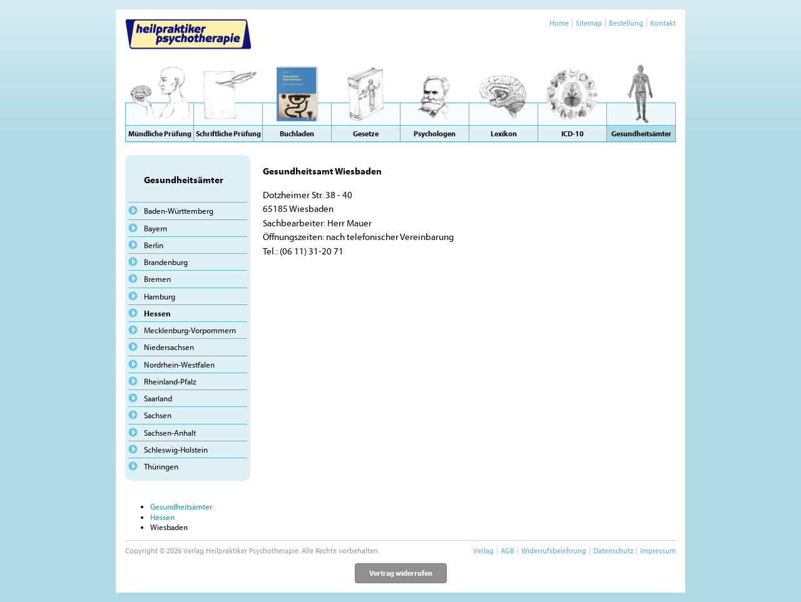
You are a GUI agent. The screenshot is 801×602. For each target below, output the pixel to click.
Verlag (483, 550)
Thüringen (161, 466)
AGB (507, 550)
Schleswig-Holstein (176, 449)
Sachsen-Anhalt (170, 433)
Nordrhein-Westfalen (179, 364)
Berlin (153, 245)
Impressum (658, 550)
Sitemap (589, 23)
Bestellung (626, 23)
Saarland (158, 398)
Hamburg (159, 296)
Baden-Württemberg (178, 211)
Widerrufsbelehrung (553, 550)
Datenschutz (613, 550)
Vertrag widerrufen (400, 573)
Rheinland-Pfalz (170, 381)
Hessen (157, 313)
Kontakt (663, 23)
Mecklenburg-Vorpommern (190, 330)
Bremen (157, 279)
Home (559, 23)
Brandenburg (166, 262)
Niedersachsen (169, 347)
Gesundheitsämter (181, 506)
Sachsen (157, 415)
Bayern (155, 228)
